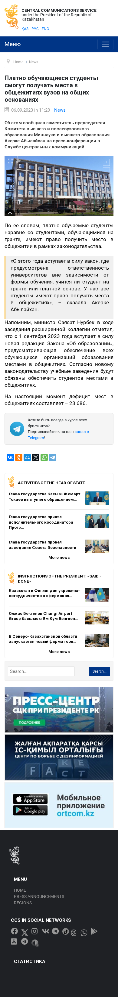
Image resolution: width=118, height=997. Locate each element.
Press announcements (39, 896)
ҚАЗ (24, 29)
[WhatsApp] (44, 457)
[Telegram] (52, 457)
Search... (100, 671)
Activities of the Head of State (51, 482)
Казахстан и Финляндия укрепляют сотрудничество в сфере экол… (44, 593)
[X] (35, 457)
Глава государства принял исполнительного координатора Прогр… (41, 522)
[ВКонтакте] (10, 457)
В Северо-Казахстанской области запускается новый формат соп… (43, 639)
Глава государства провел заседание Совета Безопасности (42, 545)
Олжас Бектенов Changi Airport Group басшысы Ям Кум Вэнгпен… (43, 616)
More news (59, 557)
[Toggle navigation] (105, 44)
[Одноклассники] (18, 457)
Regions (23, 902)
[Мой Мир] (27, 457)
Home (20, 890)
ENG (45, 29)
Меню (13, 44)
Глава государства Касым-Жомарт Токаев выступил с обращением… (44, 496)
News (60, 110)
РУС (35, 29)
